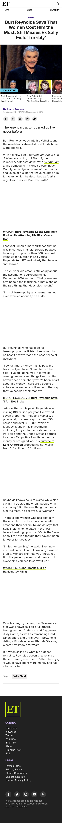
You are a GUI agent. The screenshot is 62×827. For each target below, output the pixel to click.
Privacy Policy (13, 769)
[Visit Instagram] (26, 794)
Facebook (11, 728)
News (31, 17)
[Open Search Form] (58, 4)
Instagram (11, 732)
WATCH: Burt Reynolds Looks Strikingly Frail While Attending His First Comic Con (30, 235)
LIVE (7, 10)
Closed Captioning (16, 773)
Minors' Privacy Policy (18, 780)
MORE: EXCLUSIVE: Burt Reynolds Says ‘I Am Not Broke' (30, 400)
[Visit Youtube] (34, 794)
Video (29, 10)
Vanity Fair (51, 162)
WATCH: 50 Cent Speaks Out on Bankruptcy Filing (24, 570)
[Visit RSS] (43, 794)
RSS (7, 753)
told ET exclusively (28, 261)
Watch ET (54, 10)
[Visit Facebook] (8, 794)
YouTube (10, 739)
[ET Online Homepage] (6, 4)
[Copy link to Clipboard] (34, 119)
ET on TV (10, 743)
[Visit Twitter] (17, 794)
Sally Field (19, 676)
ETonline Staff (13, 750)
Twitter (9, 735)
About (9, 746)
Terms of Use (13, 766)
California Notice (15, 777)
